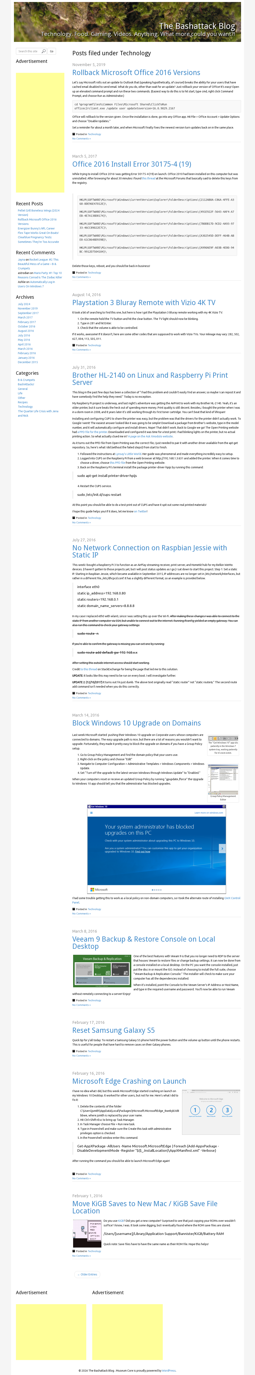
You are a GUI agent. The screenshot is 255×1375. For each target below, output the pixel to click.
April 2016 (24, 344)
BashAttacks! (26, 384)
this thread (148, 178)
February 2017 (27, 322)
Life (20, 393)
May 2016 (24, 339)
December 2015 (28, 362)
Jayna (21, 259)
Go (51, 51)
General (23, 388)
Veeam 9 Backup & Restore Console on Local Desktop (143, 943)
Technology (94, 134)
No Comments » (81, 138)
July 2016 (24, 335)
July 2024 (24, 304)
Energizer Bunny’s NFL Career (36, 228)
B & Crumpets (26, 380)
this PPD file (117, 462)
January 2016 (26, 357)
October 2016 (26, 326)
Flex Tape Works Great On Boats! (38, 232)
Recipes (23, 402)
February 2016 (27, 353)
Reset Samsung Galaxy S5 (113, 1030)
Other (21, 397)
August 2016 (26, 330)
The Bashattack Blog (197, 26)
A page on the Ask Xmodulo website (150, 436)
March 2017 (25, 317)
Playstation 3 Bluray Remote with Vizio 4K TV (143, 302)
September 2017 (28, 313)
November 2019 (28, 308)
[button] (223, 738)
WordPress (169, 1370)
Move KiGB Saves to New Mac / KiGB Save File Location (145, 1207)
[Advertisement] (40, 133)
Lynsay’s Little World (128, 454)
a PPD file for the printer (92, 432)
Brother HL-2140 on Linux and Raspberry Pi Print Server (150, 379)
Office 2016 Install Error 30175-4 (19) (131, 164)
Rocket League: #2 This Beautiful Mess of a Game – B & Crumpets (38, 264)
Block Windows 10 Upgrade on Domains (136, 723)
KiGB (121, 1220)
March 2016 (25, 348)
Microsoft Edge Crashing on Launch (129, 1081)
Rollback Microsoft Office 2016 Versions (136, 72)
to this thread (88, 669)
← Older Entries (87, 1274)
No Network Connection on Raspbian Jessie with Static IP (149, 551)
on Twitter (140, 511)
